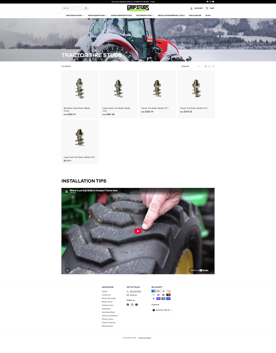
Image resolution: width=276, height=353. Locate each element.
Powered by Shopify (144, 338)
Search (104, 291)
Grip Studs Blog (108, 312)
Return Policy (107, 302)
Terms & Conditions (110, 316)
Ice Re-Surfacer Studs (121, 15)
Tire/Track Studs (74, 15)
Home (63, 49)
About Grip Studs (109, 298)
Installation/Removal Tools (171, 15)
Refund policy (107, 326)
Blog (208, 15)
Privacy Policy (107, 319)
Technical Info (107, 305)
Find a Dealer (195, 15)
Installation (106, 309)
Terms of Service (108, 323)
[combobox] (75, 8)
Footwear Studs (144, 15)
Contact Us (106, 295)
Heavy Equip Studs (96, 15)
